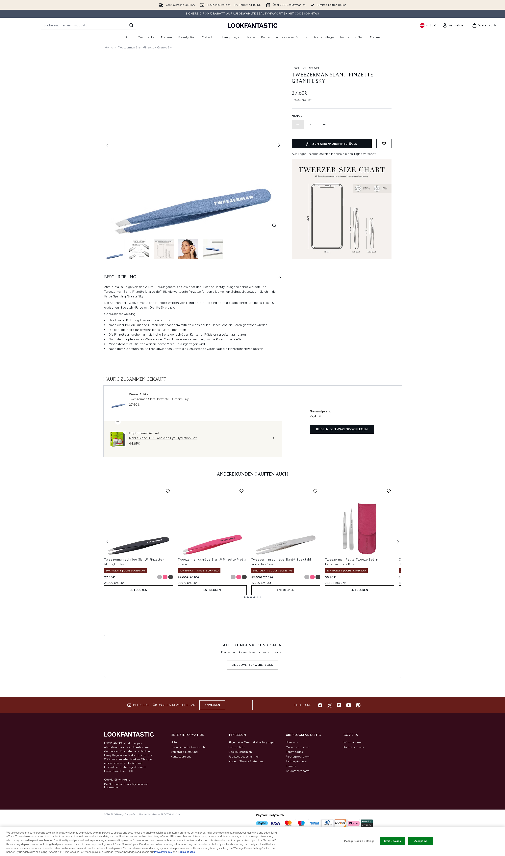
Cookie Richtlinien (240, 752)
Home (109, 47)
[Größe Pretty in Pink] (165, 577)
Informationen (352, 742)
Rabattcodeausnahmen (244, 756)
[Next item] (398, 542)
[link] (454, 25)
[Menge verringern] (298, 124)
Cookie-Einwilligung (117, 779)
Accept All (420, 841)
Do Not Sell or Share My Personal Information (126, 786)
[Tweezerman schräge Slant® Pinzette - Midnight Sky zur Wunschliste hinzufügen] (168, 491)
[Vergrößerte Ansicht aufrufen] (274, 225)
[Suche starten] (131, 25)
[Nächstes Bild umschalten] (279, 145)
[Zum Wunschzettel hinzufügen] (383, 143)
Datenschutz (236, 747)
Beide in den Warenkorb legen (342, 429)
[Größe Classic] (159, 577)
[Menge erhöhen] (324, 124)
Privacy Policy (163, 851)
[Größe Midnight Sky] (170, 577)
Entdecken (138, 590)
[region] (252, 841)
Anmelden (212, 705)
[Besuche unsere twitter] (329, 705)
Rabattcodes (294, 752)
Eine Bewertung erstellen (252, 665)
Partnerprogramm (298, 756)
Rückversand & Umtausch (188, 747)
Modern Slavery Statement (246, 761)
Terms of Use (186, 851)
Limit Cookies (392, 841)
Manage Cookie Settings (359, 841)
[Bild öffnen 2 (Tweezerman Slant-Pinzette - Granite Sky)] (139, 249)
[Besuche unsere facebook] (320, 705)
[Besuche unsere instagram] (339, 705)
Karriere (291, 766)
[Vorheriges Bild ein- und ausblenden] (107, 145)
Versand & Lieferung (184, 752)
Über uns (292, 742)
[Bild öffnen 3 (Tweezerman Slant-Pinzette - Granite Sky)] (164, 249)
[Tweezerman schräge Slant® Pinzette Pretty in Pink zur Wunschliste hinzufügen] (241, 491)
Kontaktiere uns (181, 756)
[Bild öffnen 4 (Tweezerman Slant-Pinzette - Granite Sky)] (188, 249)
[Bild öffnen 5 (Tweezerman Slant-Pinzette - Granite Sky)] (213, 249)
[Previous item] (107, 542)
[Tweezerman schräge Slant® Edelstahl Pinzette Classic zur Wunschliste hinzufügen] (315, 491)
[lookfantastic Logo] (252, 25)
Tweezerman (305, 68)
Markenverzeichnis (298, 747)
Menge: (297, 116)
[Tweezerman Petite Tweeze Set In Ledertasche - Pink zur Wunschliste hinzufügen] (388, 491)
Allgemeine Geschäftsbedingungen (251, 742)
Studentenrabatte (298, 771)
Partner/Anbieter (297, 761)
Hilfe (174, 742)
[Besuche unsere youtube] (348, 705)
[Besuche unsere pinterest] (358, 705)
